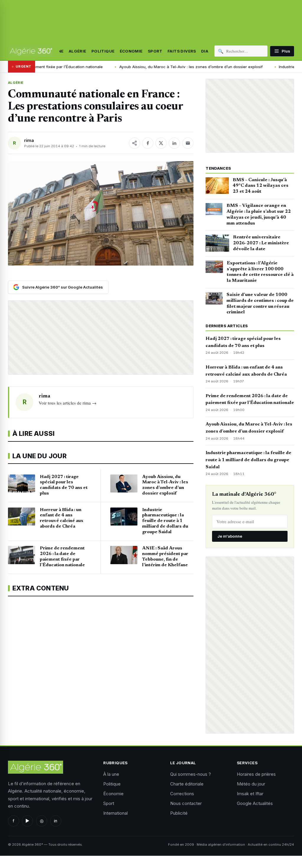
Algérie (77, 51)
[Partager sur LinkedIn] (174, 143)
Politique (103, 51)
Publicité (179, 813)
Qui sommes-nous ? (190, 774)
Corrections (182, 793)
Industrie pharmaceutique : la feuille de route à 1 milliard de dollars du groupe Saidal (248, 460)
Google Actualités (255, 803)
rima (29, 140)
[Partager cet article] (134, 143)
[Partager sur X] (161, 143)
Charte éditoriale (186, 784)
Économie (131, 51)
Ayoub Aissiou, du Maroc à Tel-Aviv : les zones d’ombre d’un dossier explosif (176, 66)
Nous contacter (186, 803)
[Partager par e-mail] (187, 143)
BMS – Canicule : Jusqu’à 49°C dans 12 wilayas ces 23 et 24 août (260, 186)
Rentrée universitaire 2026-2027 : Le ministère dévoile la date (261, 243)
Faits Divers (182, 51)
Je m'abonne (229, 536)
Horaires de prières (256, 774)
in (55, 821)
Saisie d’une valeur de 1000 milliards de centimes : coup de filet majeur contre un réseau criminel (260, 303)
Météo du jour (251, 784)
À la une (111, 774)
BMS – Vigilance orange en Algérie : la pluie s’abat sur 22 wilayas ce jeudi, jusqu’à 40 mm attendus (258, 214)
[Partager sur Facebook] (147, 143)
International (115, 813)
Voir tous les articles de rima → (67, 403)
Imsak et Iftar (250, 793)
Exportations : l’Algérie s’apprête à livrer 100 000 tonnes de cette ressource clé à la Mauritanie (260, 272)
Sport (155, 51)
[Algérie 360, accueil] (30, 51)
